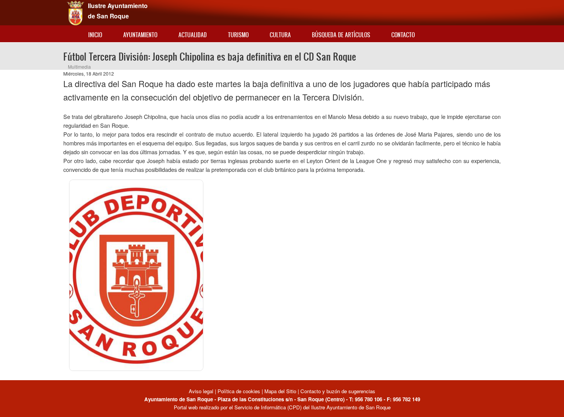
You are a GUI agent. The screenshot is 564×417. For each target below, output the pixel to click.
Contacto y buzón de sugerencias (337, 391)
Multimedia (79, 66)
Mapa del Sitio (280, 391)
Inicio (95, 35)
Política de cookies (239, 391)
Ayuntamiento (140, 35)
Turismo (238, 35)
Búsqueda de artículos (341, 35)
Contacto (403, 35)
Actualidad (192, 35)
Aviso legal (202, 391)
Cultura (280, 35)
